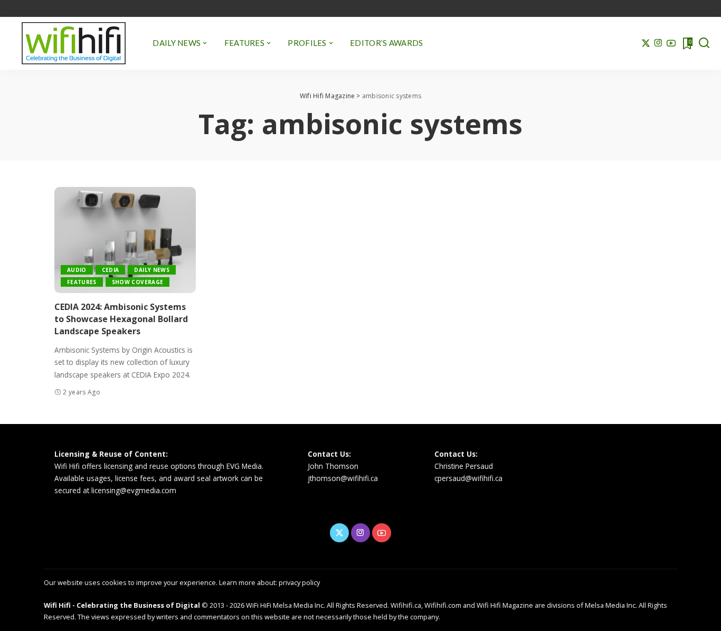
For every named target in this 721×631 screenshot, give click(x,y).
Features (82, 282)
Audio (77, 270)
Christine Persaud (463, 466)
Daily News (151, 270)
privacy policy (299, 582)
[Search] (704, 43)
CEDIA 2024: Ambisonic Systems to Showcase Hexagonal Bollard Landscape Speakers (121, 319)
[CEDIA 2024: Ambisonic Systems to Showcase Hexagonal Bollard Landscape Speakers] (125, 240)
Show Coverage (137, 282)
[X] (645, 43)
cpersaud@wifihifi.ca (468, 478)
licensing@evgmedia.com (133, 490)
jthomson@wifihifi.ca (343, 478)
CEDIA (110, 270)
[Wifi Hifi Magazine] (74, 43)
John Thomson (333, 466)
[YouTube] (671, 43)
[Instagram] (658, 43)
